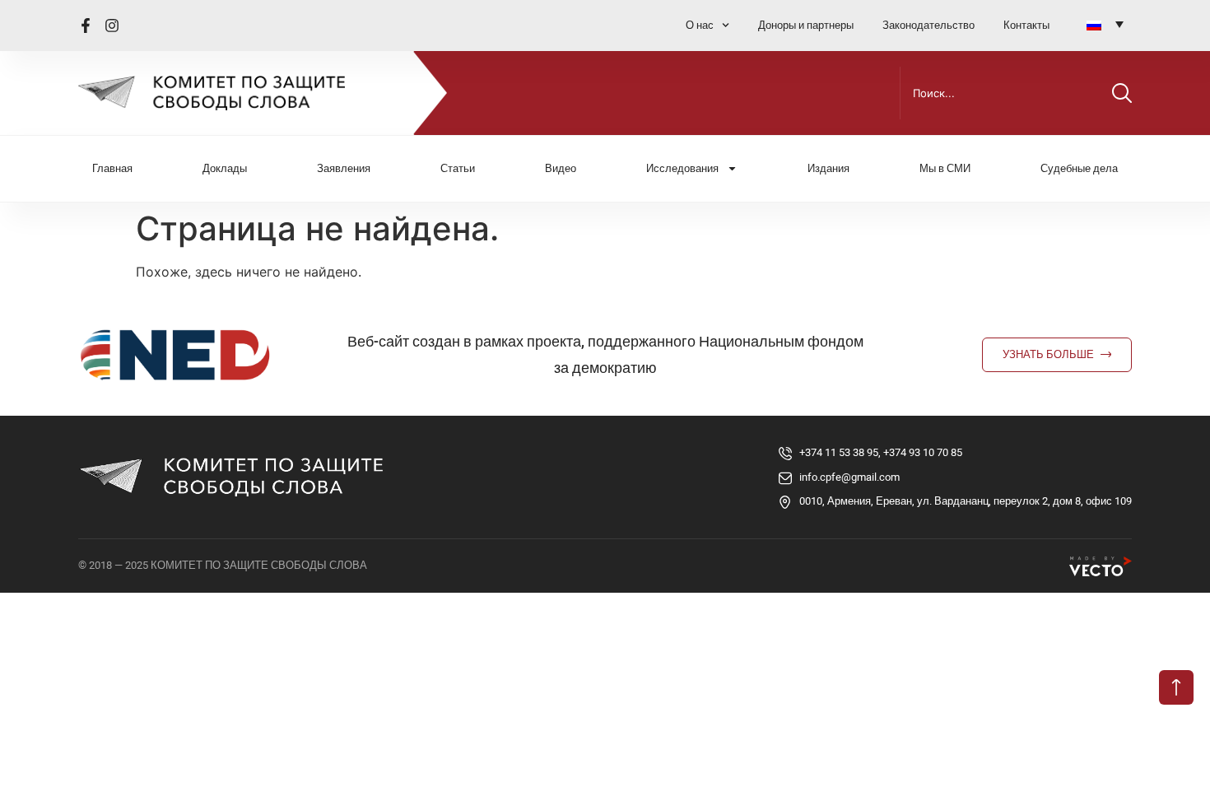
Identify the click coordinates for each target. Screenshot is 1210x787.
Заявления (343, 168)
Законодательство (928, 25)
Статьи (457, 168)
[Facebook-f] (85, 25)
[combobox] (1002, 93)
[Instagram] (112, 25)
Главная (112, 168)
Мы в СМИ (944, 168)
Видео (560, 168)
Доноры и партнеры (806, 25)
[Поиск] (1122, 93)
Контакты (1026, 25)
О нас (700, 25)
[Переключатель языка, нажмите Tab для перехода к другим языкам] (1105, 24)
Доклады (224, 168)
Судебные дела (1079, 168)
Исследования (682, 168)
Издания (828, 168)
